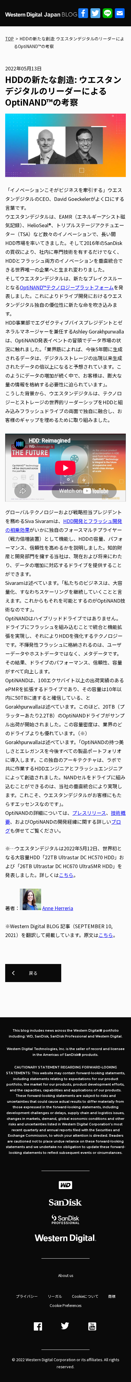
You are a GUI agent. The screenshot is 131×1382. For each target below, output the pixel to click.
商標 (111, 1296)
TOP (9, 39)
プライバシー (27, 1296)
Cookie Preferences (65, 1305)
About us (65, 1275)
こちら (66, 875)
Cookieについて (85, 1296)
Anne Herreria (57, 908)
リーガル (55, 1296)
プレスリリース (89, 812)
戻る (33, 973)
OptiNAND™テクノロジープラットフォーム (67, 287)
